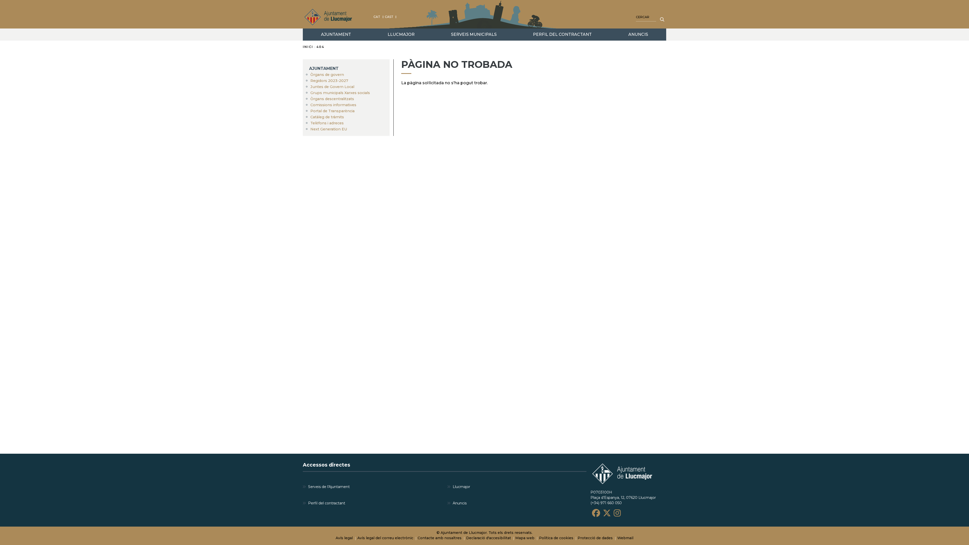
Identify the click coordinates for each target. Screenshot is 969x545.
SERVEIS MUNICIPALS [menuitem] (474, 34)
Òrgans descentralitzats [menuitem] (332, 99)
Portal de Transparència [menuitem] (332, 111)
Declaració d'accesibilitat (488, 538)
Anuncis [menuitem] (460, 503)
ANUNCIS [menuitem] (638, 34)
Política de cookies (556, 538)
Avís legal (344, 538)
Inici (308, 47)
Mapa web (524, 538)
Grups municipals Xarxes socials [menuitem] (340, 93)
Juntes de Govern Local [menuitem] (332, 86)
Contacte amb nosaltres (440, 538)
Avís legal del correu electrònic (385, 538)
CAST (389, 17)
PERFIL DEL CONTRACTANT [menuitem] (562, 34)
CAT (376, 17)
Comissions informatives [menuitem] (333, 105)
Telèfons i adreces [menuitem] (327, 123)
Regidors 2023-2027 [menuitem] (329, 80)
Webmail (625, 538)
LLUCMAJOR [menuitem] (401, 34)
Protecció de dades (595, 538)
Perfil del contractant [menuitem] (326, 503)
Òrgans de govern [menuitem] (327, 74)
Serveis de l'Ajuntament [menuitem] (329, 486)
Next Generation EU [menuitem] (328, 129)
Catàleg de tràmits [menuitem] (327, 117)
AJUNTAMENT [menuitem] (336, 34)
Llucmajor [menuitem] (461, 486)
